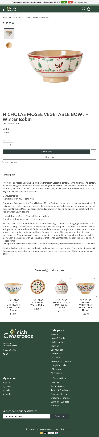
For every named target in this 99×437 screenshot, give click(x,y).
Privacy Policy (57, 386)
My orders (8, 386)
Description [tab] (9, 174)
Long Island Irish (59, 365)
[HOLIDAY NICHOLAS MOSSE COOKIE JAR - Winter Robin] (61, 286)
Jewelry (54, 334)
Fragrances (56, 353)
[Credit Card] (56, 433)
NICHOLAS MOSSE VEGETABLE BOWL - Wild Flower (86, 305)
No (70, 2)
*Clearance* (57, 369)
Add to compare (11, 162)
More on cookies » (80, 2)
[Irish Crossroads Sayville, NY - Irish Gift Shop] (11, 9)
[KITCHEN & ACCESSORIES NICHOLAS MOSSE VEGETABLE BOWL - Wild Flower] (85, 286)
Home (5, 18)
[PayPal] (41, 433)
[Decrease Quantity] (5, 144)
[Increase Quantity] (10, 144)
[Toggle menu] (93, 9)
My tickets (7, 390)
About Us (55, 382)
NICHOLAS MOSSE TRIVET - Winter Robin (37, 302)
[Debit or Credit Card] (45, 433)
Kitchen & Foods (58, 342)
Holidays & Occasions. (61, 361)
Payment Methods (59, 394)
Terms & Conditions (60, 390)
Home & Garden (58, 338)
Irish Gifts (55, 357)
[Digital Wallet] (51, 433)
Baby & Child (57, 349)
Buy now (49, 157)
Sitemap (55, 405)
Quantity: (6, 140)
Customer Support (60, 401)
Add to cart (46, 151)
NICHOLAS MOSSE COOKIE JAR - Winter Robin (61, 304)
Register (7, 382)
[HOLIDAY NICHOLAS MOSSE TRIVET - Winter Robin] (37, 286)
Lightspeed (68, 429)
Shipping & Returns (60, 397)
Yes (64, 2)
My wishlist (8, 394)
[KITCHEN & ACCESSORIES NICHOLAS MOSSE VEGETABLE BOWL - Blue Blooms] (13, 286)
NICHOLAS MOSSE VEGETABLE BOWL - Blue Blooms (13, 305)
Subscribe (59, 416)
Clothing (55, 346)
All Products (56, 373)
